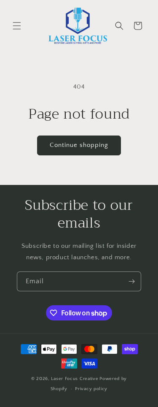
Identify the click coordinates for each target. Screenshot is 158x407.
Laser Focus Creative (74, 378)
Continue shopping (79, 145)
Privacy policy (91, 388)
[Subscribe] (131, 281)
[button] (17, 25)
